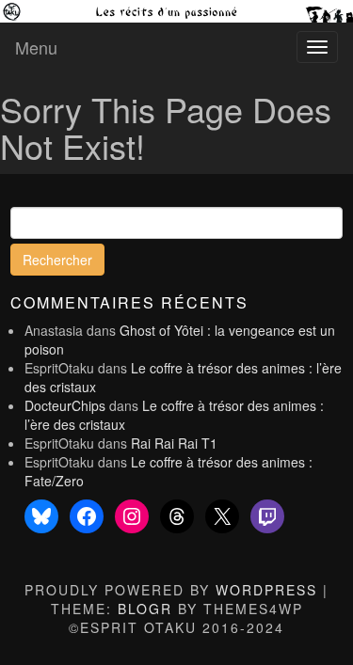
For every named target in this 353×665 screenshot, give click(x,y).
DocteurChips (64, 405)
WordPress (266, 589)
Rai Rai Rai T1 (174, 443)
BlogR (145, 608)
